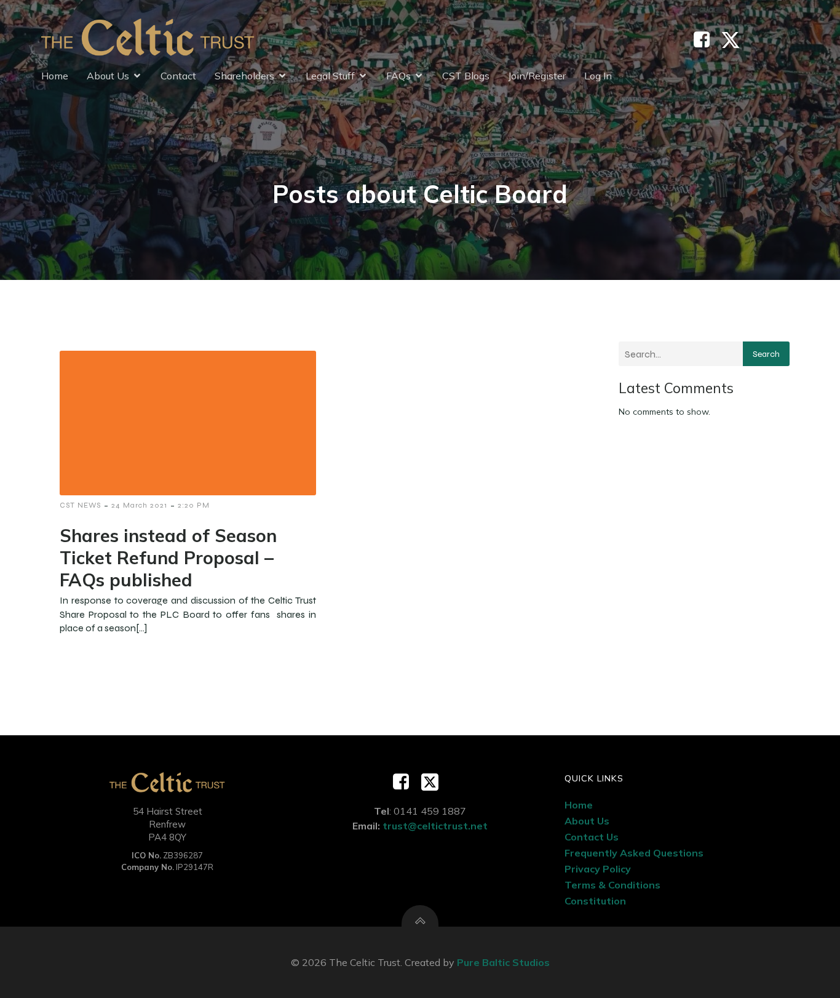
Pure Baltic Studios (503, 962)
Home (54, 76)
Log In (598, 76)
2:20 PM (194, 505)
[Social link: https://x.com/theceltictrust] (735, 40)
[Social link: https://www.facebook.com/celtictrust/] (706, 40)
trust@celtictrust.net (435, 826)
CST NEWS (80, 505)
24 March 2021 (139, 505)
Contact (178, 76)
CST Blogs (465, 76)
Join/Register (537, 76)
